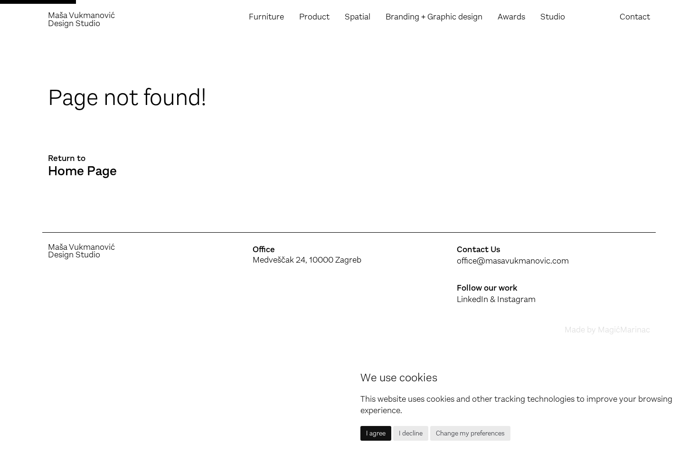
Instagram (516, 299)
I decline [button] (411, 433)
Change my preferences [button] (470, 433)
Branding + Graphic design (434, 16)
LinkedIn (472, 299)
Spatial (357, 16)
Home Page (82, 171)
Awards (511, 16)
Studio (552, 16)
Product (314, 16)
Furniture (266, 16)
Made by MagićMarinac (607, 329)
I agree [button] (376, 433)
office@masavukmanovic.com (513, 260)
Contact (635, 16)
